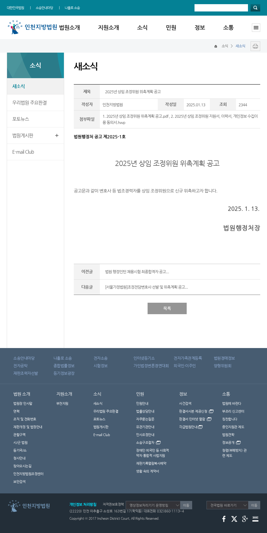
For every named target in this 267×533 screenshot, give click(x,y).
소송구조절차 (145, 442)
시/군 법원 (20, 442)
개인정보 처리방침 (82, 504)
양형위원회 (223, 365)
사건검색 (185, 403)
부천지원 (62, 403)
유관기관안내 (145, 427)
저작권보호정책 (113, 504)
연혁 (16, 411)
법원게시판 (22, 135)
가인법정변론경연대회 (151, 365)
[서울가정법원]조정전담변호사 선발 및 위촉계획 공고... (146, 287)
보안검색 (19, 482)
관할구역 (19, 435)
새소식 (18, 86)
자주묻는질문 (145, 419)
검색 (255, 7)
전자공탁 (20, 365)
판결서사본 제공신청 (193, 411)
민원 (171, 27)
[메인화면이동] (216, 46)
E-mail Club (23, 151)
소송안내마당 (44, 8)
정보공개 (228, 442)
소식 (142, 27)
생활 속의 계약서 (147, 471)
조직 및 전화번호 (24, 419)
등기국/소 (20, 450)
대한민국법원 (15, 8)
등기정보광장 (64, 373)
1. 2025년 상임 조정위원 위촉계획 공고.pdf (135, 116)
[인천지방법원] (33, 21)
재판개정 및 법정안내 (27, 427)
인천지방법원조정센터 (28, 474)
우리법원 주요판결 (29, 102)
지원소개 (108, 27)
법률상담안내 (145, 411)
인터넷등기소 (144, 358)
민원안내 (142, 403)
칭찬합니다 (229, 419)
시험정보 (101, 365)
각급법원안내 (188, 427)
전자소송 (101, 358)
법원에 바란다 (231, 403)
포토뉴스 (20, 119)
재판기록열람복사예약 (151, 463)
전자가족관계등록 (188, 358)
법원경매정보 (224, 358)
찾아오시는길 (22, 466)
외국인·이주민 (185, 365)
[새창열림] (254, 46)
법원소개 (69, 27)
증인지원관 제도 (233, 427)
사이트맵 (256, 27)
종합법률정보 (64, 365)
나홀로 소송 (72, 8)
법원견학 (228, 435)
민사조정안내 (145, 435)
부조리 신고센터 (233, 411)
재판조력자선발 (25, 373)
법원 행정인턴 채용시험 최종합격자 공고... (137, 271)
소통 (228, 27)
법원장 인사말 (22, 403)
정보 (200, 27)
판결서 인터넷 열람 (192, 419)
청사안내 (19, 458)
